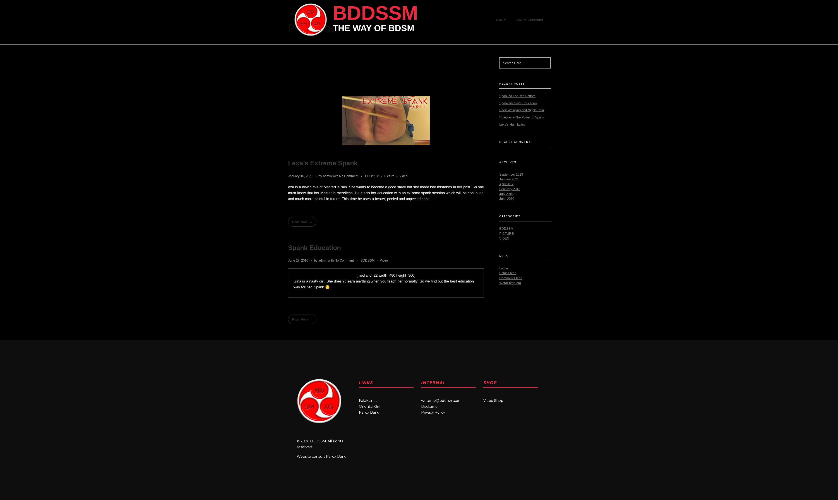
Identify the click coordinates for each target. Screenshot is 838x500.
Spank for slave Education (518, 103)
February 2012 (509, 189)
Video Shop (493, 401)
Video (403, 176)
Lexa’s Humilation (512, 124)
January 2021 (509, 179)
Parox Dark (369, 412)
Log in (503, 268)
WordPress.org (510, 283)
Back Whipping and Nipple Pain (521, 110)
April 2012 (506, 184)
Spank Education (314, 247)
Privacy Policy (433, 412)
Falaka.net (368, 401)
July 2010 (506, 194)
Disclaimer (430, 406)
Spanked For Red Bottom (517, 96)
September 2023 (511, 174)
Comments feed (510, 278)
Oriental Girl (369, 406)
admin (328, 176)
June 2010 (506, 198)
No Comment (348, 176)
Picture (389, 176)
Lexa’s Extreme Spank (323, 163)
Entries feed (507, 273)
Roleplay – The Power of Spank (521, 117)
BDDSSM (375, 13)
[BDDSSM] (310, 19)
